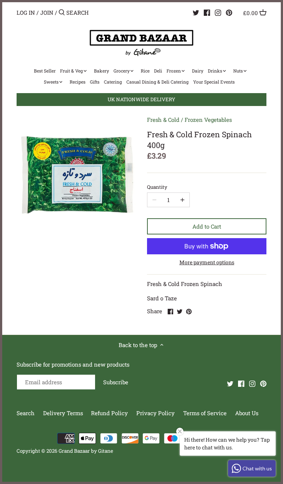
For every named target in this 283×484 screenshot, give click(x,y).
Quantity (157, 187)
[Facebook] (207, 12)
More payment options (206, 262)
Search (26, 413)
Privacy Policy (156, 413)
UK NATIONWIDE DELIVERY (141, 99)
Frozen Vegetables (208, 119)
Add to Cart (206, 226)
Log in (26, 12)
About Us (246, 413)
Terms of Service (205, 413)
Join (46, 12)
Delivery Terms (63, 413)
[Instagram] (218, 12)
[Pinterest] (229, 12)
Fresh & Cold (163, 119)
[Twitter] (196, 12)
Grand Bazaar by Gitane (86, 451)
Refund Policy (110, 413)
